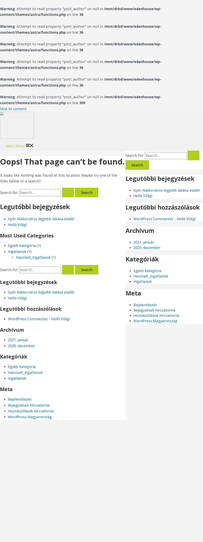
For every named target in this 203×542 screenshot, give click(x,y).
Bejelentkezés (20, 399)
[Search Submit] (68, 192)
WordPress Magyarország (30, 416)
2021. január (18, 339)
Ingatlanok (17, 251)
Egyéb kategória (22, 245)
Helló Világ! (17, 224)
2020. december (21, 345)
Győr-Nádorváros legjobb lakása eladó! (41, 218)
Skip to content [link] (13, 108)
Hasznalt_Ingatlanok (33, 257)
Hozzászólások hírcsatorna (31, 411)
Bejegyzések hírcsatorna (29, 405)
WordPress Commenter (28, 318)
